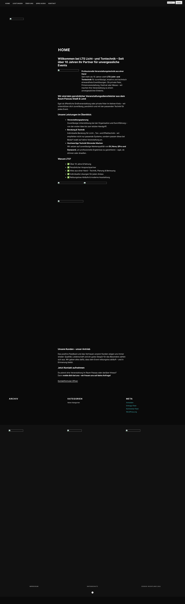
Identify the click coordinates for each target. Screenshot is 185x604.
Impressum (33, 586)
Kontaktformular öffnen (68, 381)
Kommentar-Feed (132, 409)
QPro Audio (41, 3)
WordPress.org (131, 412)
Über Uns (29, 3)
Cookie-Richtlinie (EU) (151, 586)
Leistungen (18, 3)
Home (7, 3)
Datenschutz (92, 586)
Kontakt (52, 3)
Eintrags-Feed (131, 406)
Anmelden (129, 403)
